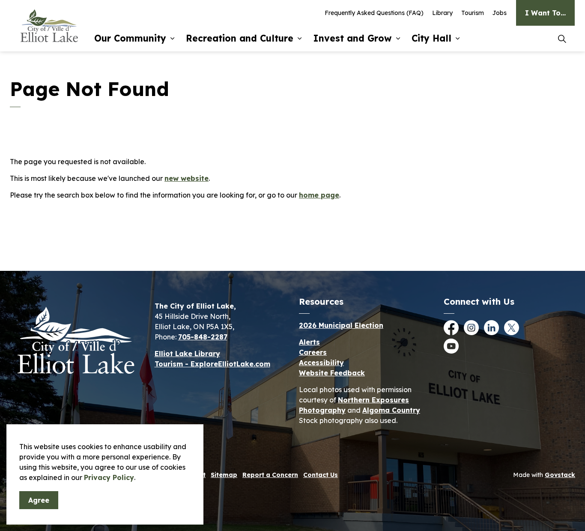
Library (442, 13)
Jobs (499, 13)
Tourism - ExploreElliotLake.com (212, 364)
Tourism (472, 13)
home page (319, 195)
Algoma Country (391, 410)
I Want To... (545, 13)
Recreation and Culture (239, 38)
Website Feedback (332, 373)
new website (186, 178)
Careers (313, 352)
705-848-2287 (202, 337)
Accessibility (321, 362)
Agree (38, 500)
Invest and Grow (352, 38)
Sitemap (224, 475)
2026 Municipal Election (341, 325)
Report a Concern (270, 475)
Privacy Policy (109, 477)
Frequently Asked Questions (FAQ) (374, 13)
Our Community (130, 38)
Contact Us (320, 475)
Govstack (560, 475)
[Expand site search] (562, 38)
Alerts (309, 342)
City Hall (431, 38)
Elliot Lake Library (187, 353)
